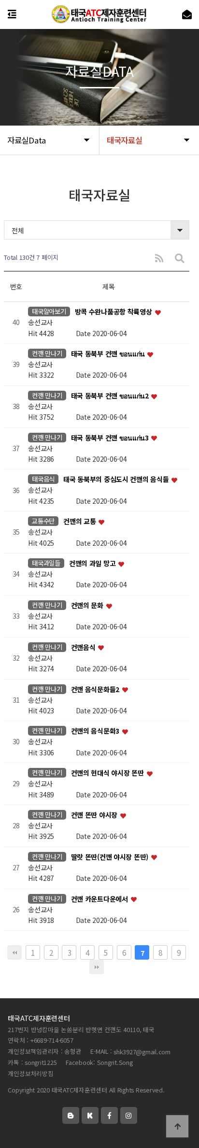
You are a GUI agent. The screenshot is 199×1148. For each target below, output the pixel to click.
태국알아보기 (49, 311)
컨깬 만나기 (47, 353)
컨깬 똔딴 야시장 (95, 815)
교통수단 (43, 520)
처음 (14, 952)
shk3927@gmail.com (142, 1051)
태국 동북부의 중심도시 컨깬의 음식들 (117, 479)
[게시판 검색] (179, 257)
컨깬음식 (84, 647)
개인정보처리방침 (30, 1073)
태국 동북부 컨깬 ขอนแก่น (108, 353)
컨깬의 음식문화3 (96, 731)
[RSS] (159, 257)
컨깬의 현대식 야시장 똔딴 (108, 773)
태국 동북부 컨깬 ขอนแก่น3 (110, 437)
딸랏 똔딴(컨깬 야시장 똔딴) (110, 857)
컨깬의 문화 (88, 605)
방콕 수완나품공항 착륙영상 (114, 312)
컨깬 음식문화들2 (96, 689)
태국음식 (43, 478)
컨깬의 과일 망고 (93, 563)
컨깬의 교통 (80, 521)
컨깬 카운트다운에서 (100, 899)
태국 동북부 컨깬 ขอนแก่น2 (110, 395)
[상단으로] (177, 1126)
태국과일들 (46, 562)
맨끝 (96, 967)
